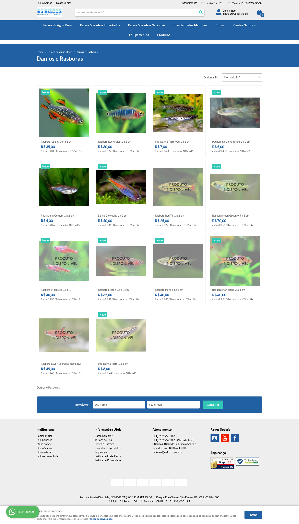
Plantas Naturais (244, 25)
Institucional (46, 429)
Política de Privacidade (108, 460)
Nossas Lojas (63, 2)
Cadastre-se (240, 13)
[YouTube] (225, 438)
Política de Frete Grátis (108, 456)
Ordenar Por (212, 77)
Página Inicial (44, 435)
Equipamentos (139, 35)
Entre (226, 13)
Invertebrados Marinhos (190, 25)
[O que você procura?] (200, 12)
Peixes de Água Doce (57, 25)
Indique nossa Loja (47, 456)
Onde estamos (45, 452)
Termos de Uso (103, 439)
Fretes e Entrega (104, 444)
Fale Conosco (44, 439)
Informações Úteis (108, 429)
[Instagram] (215, 438)
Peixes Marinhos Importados (100, 25)
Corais (220, 25)
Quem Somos (44, 2)
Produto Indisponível (178, 187)
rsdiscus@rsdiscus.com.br (167, 452)
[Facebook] (235, 438)
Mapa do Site (44, 444)
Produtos (163, 35)
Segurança (101, 452)
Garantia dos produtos (108, 448)
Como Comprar (103, 435)
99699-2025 (212, 2)
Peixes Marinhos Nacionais (146, 25)
